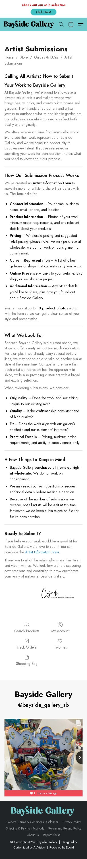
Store (24, 57)
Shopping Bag (26, 663)
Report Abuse (51, 835)
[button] (43, 12)
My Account (60, 631)
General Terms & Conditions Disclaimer (32, 822)
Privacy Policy (72, 822)
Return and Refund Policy (64, 828)
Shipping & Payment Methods (25, 828)
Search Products (26, 631)
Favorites (60, 647)
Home (9, 57)
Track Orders (27, 647)
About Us (33, 835)
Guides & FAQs (46, 57)
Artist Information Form (42, 552)
